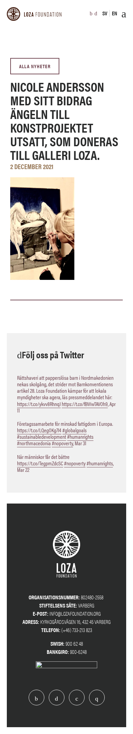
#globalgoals (74, 430)
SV (104, 13)
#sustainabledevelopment (41, 436)
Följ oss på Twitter (53, 354)
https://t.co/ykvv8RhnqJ (39, 404)
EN (114, 13)
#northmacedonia (34, 443)
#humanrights (80, 436)
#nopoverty (62, 443)
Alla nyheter (34, 66)
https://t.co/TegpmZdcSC (40, 463)
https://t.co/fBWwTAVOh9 (85, 404)
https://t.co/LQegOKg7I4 (39, 430)
